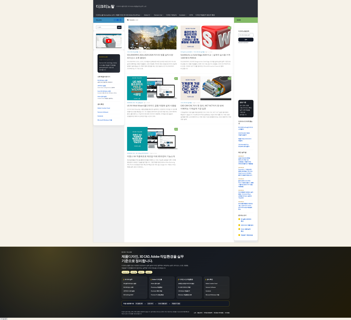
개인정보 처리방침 (218, 312)
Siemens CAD (131, 102)
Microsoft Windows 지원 (105, 120)
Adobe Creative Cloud (104, 108)
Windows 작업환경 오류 (185, 295)
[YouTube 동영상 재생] (108, 41)
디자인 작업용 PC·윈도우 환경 (205, 15)
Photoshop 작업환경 (156, 287)
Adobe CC (147, 15)
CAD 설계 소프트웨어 (186, 52)
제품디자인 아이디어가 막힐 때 (244, 140)
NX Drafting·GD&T (128, 295)
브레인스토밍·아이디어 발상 (186, 283)
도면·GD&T (150, 303)
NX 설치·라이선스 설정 (129, 283)
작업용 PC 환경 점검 (247, 235)
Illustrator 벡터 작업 (156, 291)
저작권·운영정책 (208, 312)
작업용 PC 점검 (176, 303)
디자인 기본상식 (171, 15)
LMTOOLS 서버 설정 (129, 291)
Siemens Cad (158, 15)
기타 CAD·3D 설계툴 (132, 52)
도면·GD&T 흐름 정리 (247, 225)
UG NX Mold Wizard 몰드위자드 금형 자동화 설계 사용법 (151, 105)
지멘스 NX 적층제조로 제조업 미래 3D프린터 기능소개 (151, 156)
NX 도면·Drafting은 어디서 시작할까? (245, 128)
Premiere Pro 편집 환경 (157, 295)
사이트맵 (227, 312)
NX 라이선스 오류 (128, 287)
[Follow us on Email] (117, 20)
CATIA (191, 15)
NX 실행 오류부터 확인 (246, 220)
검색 (246, 39)
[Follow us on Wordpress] (120, 20)
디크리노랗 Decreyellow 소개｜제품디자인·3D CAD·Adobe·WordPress (118, 15)
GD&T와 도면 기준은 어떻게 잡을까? (244, 134)
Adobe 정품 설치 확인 (246, 230)
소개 (195, 312)
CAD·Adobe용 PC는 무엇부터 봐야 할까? (244, 145)
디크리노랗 (105, 6)
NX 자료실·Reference (142, 153)
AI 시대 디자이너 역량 (184, 287)
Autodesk (182, 15)
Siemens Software (103, 112)
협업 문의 (199, 312)
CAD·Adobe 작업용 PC (184, 291)
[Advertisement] (245, 71)
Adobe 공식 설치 (155, 283)
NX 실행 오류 (139, 303)
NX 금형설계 (139, 102)
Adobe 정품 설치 (162, 303)
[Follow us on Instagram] (115, 20)
